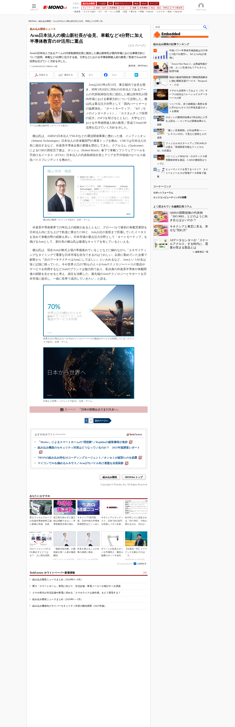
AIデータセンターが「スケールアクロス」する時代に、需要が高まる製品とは (189, 244)
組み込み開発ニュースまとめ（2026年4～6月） (57, 579)
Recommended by (125, 564)
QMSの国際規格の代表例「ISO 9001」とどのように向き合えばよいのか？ (189, 216)
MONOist (32, 21)
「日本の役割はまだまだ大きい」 (90, 409)
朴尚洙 (132, 65)
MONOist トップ (134, 477)
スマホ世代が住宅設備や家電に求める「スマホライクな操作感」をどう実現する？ (76, 592)
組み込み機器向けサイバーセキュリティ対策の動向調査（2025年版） (69, 605)
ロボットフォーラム (163, 192)
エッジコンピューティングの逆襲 (169, 197)
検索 (205, 26)
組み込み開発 (45, 21)
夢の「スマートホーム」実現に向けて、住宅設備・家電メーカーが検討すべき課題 (76, 586)
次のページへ (101, 420)
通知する (68, 75)
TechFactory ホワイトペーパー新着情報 (52, 572)
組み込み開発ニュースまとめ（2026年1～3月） (57, 599)
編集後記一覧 (201, 252)
